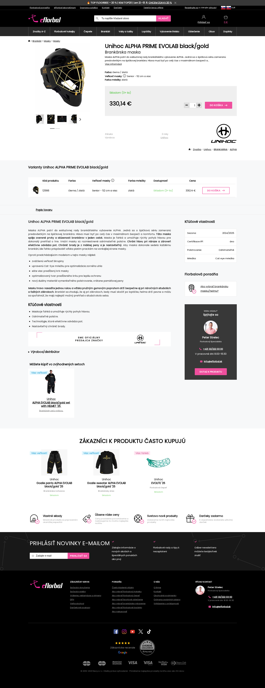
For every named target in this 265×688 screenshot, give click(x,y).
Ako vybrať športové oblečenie (127, 599)
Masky (47, 41)
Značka (197, 149)
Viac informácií (113, 64)
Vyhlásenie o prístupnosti (166, 603)
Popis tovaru (44, 210)
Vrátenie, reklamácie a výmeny (85, 595)
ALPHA (233, 149)
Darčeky (118, 7)
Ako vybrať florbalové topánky (127, 607)
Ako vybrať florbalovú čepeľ (126, 595)
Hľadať (163, 18)
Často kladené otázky (123, 587)
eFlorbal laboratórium (65, 7)
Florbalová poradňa (40, 7)
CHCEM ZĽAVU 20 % (160, 2)
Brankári (37, 41)
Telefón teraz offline (153, 7)
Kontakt (105, 7)
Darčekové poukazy (80, 607)
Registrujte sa (191, 7)
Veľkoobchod (77, 603)
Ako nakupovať (119, 611)
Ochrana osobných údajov (167, 599)
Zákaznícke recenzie (122, 647)
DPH (72, 599)
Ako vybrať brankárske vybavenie (129, 603)
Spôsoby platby (78, 591)
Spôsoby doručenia (80, 587)
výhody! (213, 7)
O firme (157, 587)
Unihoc (164, 137)
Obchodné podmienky (165, 595)
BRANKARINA (220, 149)
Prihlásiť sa (78, 556)
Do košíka (216, 105)
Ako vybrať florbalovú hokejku (127, 591)
